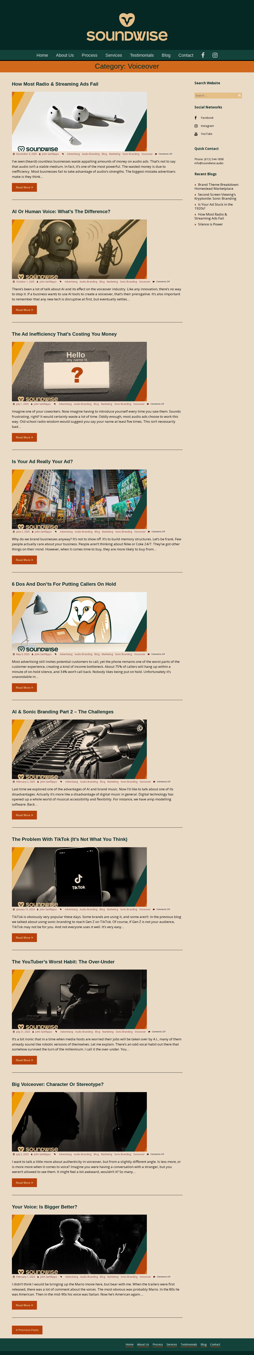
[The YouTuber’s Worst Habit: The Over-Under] (79, 971)
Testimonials (142, 55)
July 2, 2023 (22, 1154)
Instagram (207, 126)
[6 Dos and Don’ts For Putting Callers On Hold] (79, 594)
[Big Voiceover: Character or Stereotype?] (79, 1094)
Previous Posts (28, 1330)
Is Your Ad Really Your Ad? (42, 461)
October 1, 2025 (25, 281)
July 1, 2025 (22, 404)
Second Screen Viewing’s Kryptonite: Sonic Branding (215, 196)
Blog (166, 55)
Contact (185, 55)
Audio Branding (91, 154)
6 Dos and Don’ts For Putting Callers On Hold (64, 584)
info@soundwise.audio (208, 163)
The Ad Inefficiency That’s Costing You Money (64, 334)
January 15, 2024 (25, 909)
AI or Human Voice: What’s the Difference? (61, 211)
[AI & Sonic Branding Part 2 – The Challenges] (79, 721)
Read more (23, 187)
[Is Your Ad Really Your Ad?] (79, 471)
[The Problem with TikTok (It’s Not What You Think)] (79, 849)
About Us (65, 55)
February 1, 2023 (25, 1276)
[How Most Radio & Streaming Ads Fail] (79, 94)
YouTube (206, 134)
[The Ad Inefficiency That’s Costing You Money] (79, 344)
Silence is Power (210, 224)
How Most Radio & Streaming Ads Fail (55, 84)
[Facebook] (203, 54)
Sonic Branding (130, 154)
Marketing (114, 154)
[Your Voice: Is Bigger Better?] (79, 1216)
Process (89, 55)
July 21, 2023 (23, 1031)
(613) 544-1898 (214, 159)
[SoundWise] (127, 6)
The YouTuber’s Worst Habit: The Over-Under (63, 961)
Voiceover (147, 154)
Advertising (73, 154)
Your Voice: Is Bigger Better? (44, 1206)
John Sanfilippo (50, 154)
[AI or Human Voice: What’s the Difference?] (79, 221)
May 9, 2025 (23, 654)
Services (113, 55)
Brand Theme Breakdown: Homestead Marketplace (216, 186)
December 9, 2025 (26, 154)
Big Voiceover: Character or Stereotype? (58, 1084)
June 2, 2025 (23, 531)
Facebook (207, 118)
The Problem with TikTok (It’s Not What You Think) (69, 839)
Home (42, 55)
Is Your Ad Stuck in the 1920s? (213, 206)
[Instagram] (215, 54)
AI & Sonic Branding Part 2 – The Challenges (63, 711)
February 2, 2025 (25, 781)
